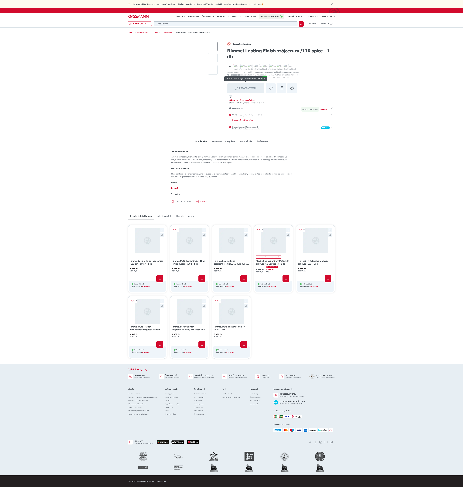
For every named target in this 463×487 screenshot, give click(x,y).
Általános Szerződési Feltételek (138, 401)
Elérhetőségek (254, 394)
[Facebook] (315, 442)
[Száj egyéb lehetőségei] (159, 32)
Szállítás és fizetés (134, 394)
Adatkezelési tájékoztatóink (137, 404)
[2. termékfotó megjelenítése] (213, 58)
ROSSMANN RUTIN (248, 16)
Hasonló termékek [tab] (185, 216)
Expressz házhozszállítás (199, 4)
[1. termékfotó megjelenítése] (213, 46)
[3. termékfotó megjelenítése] (213, 70)
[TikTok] (310, 442)
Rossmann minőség (171, 397)
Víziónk (167, 401)
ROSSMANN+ (193, 16)
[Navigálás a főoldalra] (138, 16)
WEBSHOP (180, 16)
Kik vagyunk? (169, 394)
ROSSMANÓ (232, 16)
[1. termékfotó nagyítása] (166, 80)
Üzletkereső (254, 404)
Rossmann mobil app (200, 394)
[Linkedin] (331, 442)
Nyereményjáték (170, 414)
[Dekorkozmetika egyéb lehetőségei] (150, 32)
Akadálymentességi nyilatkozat (138, 414)
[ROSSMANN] (137, 369)
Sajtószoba (169, 407)
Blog (167, 411)
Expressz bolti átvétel (219, 4)
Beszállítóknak (255, 401)
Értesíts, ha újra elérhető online (242, 120)
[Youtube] (326, 442)
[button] (296, 16)
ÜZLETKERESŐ (208, 16)
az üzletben (146, 287)
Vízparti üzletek (199, 407)
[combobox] (225, 23)
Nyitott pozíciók (227, 394)
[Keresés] (301, 24)
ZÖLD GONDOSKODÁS (269, 16)
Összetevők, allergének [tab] (223, 141)
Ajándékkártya (198, 401)
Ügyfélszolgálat (255, 397)
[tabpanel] (231, 176)
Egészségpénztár (199, 404)
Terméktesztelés (199, 414)
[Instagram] (320, 442)
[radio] (234, 66)
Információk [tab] (246, 141)
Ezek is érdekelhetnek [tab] (141, 216)
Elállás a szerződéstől (135, 407)
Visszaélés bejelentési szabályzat (138, 411)
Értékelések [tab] (262, 141)
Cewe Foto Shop (199, 397)
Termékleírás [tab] (201, 141)
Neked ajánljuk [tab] (164, 216)
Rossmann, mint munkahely (231, 397)
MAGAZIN (221, 16)
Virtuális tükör (198, 411)
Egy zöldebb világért (172, 404)
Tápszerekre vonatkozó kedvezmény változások (143, 397)
